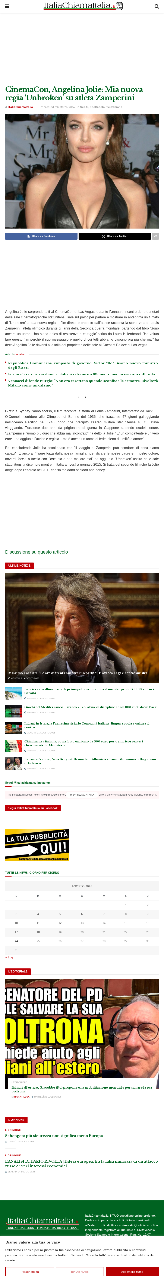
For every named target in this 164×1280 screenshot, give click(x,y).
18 (38, 932)
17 (16, 932)
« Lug (9, 957)
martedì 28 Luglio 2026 (48, 1097)
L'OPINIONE (13, 1130)
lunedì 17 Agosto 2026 (20, 1141)
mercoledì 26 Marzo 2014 (58, 107)
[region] (82, 1258)
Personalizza (30, 1271)
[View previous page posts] (78, 397)
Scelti (84, 107)
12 (60, 923)
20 (82, 932)
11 (38, 923)
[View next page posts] (86, 397)
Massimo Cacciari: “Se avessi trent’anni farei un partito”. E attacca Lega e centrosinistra (77, 673)
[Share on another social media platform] (155, 236)
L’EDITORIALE (19, 1082)
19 (60, 932)
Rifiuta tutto (80, 1271)
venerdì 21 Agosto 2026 (24, 678)
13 (82, 923)
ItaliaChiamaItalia (20, 107)
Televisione (114, 107)
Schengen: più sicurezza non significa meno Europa (54, 1136)
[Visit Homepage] (82, 6)
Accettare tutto (132, 1271)
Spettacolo (97, 107)
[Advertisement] (82, 49)
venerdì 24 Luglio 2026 (21, 1172)
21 (103, 932)
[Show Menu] (7, 6)
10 (16, 923)
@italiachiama (83, 794)
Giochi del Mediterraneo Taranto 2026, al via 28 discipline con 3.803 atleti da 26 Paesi (90, 707)
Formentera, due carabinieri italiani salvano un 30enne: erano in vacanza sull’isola (81, 374)
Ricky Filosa (21, 1097)
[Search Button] (157, 6)
